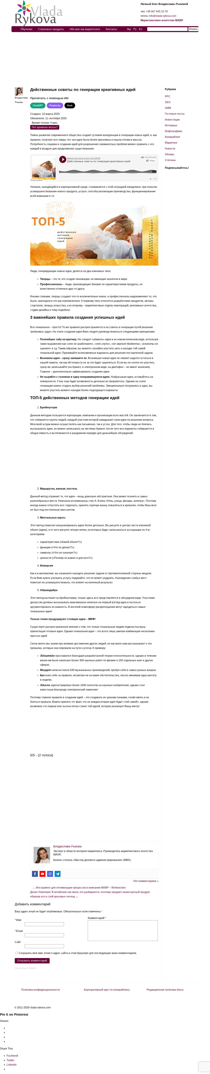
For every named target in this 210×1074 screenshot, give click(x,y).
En (140, 29)
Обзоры (169, 154)
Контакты (111, 29)
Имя (18, 920)
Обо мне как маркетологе (85, 29)
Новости (170, 148)
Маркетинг (171, 142)
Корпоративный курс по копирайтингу (107, 989)
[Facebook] (35, 874)
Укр (129, 29)
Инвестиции (172, 119)
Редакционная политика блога (165, 989)
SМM (168, 108)
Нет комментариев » (145, 881)
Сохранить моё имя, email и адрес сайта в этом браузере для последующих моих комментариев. (78, 953)
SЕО (167, 102)
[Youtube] (42, 874)
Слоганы (170, 160)
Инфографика (173, 131)
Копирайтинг (172, 137)
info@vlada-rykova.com (162, 15)
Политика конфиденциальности (40, 989)
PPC (167, 96)
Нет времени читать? (45, 127)
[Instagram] (50, 874)
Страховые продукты (51, 29)
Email (19, 931)
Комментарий (97, 918)
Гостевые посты (175, 113)
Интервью (171, 125)
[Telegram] (58, 874)
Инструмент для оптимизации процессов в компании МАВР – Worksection (79, 887)
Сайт (18, 942)
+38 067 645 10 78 (157, 11)
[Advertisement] (105, 57)
